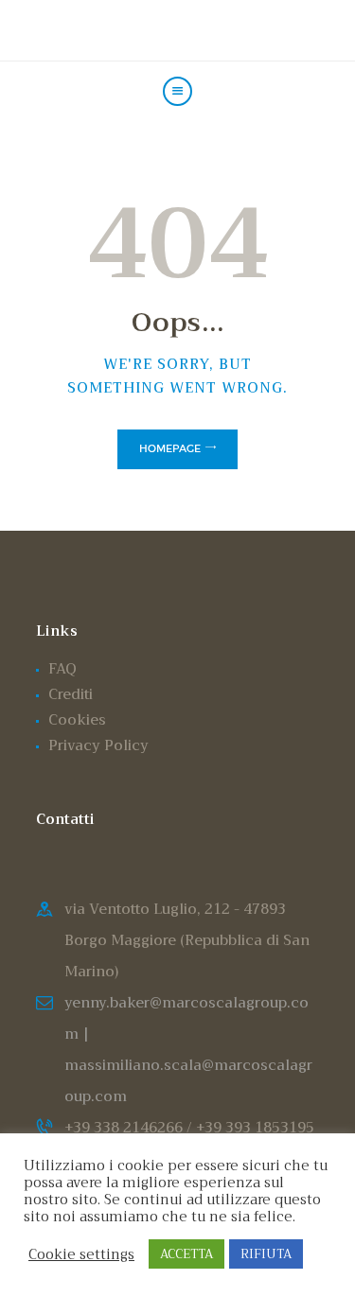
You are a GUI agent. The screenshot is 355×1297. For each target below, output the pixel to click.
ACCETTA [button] (186, 1254)
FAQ (62, 669)
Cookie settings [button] (81, 1254)
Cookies (77, 720)
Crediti (70, 694)
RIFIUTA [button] (266, 1254)
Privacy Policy (98, 745)
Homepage (170, 448)
